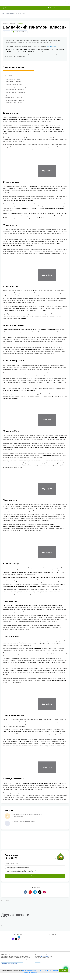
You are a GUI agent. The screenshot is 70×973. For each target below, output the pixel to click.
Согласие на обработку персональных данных (12, 961)
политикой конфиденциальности (17, 871)
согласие (12, 867)
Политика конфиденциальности (9, 963)
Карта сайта (37, 961)
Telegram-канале (51, 46)
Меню (7, 8)
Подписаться (35, 876)
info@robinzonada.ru (44, 956)
